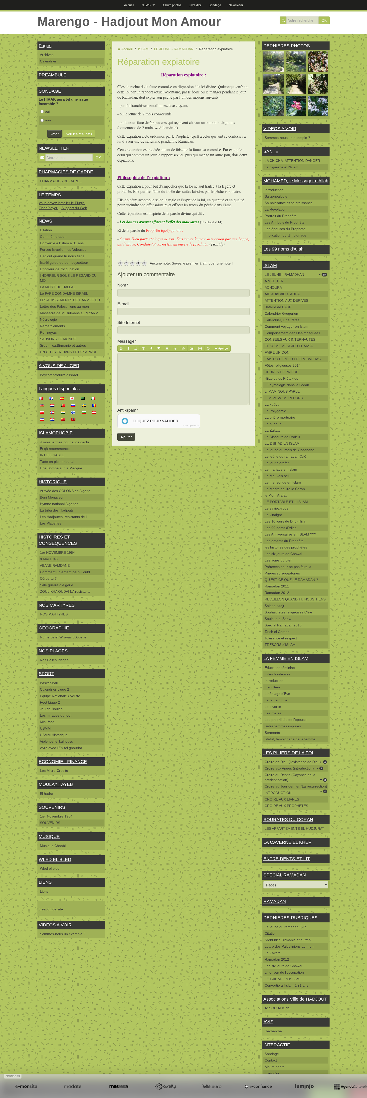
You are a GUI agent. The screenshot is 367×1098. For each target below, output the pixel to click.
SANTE (270, 151)
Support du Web (74, 208)
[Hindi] (64, 411)
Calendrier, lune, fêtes (282, 320)
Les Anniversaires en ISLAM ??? (290, 534)
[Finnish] (74, 411)
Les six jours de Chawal (283, 554)
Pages (45, 45)
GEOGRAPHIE (54, 627)
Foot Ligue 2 (50, 702)
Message (125, 341)
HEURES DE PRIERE (281, 372)
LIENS (45, 882)
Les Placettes (50, 523)
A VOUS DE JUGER (59, 365)
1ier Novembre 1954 (56, 816)
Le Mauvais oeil (277, 476)
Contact (271, 1060)
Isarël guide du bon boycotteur (64, 263)
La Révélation (275, 209)
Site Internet (128, 322)
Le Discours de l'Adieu (282, 437)
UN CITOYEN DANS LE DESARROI (68, 352)
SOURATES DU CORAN (288, 819)
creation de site (51, 909)
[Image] (191, 348)
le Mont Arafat (276, 495)
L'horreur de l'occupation (59, 269)
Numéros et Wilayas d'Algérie (63, 637)
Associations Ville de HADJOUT (295, 999)
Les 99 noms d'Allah (281, 528)
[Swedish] (85, 404)
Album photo (275, 1067)
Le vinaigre (273, 515)
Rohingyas (48, 332)
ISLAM (143, 49)
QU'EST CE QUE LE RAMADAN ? (291, 580)
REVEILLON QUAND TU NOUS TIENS (295, 599)
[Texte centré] (167, 348)
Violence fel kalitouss (56, 741)
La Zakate (273, 430)
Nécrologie (48, 319)
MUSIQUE (49, 836)
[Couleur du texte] (151, 348)
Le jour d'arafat (277, 463)
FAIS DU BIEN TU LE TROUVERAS (293, 359)
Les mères (273, 713)
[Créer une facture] (211, 1086)
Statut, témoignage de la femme (290, 739)
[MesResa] (119, 1086)
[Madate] (72, 1086)
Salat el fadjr (274, 606)
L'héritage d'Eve (277, 694)
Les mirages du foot (55, 715)
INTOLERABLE (52, 455)
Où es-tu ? (48, 578)
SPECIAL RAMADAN (284, 874)
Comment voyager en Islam (286, 326)
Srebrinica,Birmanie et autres (63, 345)
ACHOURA (273, 287)
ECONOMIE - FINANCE (63, 761)
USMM (45, 728)
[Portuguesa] (64, 404)
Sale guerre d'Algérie (56, 585)
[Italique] (128, 348)
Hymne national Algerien (59, 504)
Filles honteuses (277, 674)
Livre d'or (195, 5)
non (48, 120)
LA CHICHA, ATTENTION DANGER (292, 161)
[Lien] (175, 348)
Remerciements (52, 326)
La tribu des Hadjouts (57, 510)
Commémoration (53, 237)
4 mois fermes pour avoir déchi (64, 442)
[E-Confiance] (258, 1086)
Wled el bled (49, 868)
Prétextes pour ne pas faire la (288, 567)
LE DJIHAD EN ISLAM (282, 443)
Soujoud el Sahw (278, 619)
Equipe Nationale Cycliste (60, 696)
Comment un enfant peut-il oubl (65, 572)
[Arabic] (84, 397)
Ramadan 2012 (277, 593)
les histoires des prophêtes (286, 547)
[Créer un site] (26, 1086)
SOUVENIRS (52, 807)
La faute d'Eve (276, 700)
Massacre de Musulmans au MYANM (69, 313)
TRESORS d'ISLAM (280, 645)
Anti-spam (126, 410)
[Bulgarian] (85, 411)
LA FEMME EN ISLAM (285, 658)
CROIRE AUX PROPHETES (286, 806)
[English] (52, 397)
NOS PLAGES (53, 650)
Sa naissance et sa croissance (289, 203)
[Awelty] (165, 1086)
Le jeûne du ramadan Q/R (285, 456)
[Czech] (43, 418)
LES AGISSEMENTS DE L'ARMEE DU (70, 300)
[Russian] (74, 404)
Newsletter (236, 5)
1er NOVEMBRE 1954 (57, 552)
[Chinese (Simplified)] (64, 418)
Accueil (129, 5)
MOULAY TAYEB (56, 784)
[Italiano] (94, 397)
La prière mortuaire (280, 417)
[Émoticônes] (208, 348)
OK (324, 20)
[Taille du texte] (144, 348)
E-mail (123, 303)
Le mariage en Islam (281, 469)
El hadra (46, 794)
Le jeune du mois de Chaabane (289, 450)
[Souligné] (136, 348)
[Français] (42, 397)
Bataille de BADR (278, 307)
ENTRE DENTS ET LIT (286, 858)
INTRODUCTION (278, 793)
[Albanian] (74, 418)
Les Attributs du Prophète (285, 222)
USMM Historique (54, 735)
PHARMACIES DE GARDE (66, 171)
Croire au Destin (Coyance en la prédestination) (295, 777)
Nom (121, 285)
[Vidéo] (200, 348)
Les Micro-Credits (54, 771)
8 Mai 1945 (49, 559)
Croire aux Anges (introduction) (293, 768)
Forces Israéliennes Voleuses (63, 250)
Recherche (273, 1031)
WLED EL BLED (55, 859)
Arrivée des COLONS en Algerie (65, 491)
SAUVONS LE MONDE (58, 339)
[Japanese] (73, 397)
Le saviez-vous (276, 508)
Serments (272, 733)
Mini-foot (47, 722)
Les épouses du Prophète (285, 229)
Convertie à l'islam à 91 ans (62, 243)
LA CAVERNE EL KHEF (287, 842)
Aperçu (223, 348)
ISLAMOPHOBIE (56, 432)
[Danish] (95, 411)
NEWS (146, 5)
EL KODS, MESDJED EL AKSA (289, 346)
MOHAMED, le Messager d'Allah (295, 180)
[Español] (63, 397)
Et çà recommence (55, 449)
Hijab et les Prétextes (281, 378)
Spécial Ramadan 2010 (283, 625)
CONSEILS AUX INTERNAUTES (290, 339)
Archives (46, 55)
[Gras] (121, 348)
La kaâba (272, 404)
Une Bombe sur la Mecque (61, 468)
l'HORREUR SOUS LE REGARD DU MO (68, 278)
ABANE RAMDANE (55, 565)
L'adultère (272, 687)
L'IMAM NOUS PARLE (282, 391)
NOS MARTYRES (57, 605)
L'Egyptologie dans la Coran (287, 385)
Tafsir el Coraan (277, 632)
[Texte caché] (183, 348)
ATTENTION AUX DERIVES (286, 300)
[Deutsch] (43, 404)
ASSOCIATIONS (277, 1008)
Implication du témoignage (285, 235)
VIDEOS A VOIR (55, 924)
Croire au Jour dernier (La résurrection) (296, 787)
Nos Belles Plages (54, 660)
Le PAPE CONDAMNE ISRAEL (64, 293)
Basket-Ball (49, 683)
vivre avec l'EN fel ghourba (61, 748)
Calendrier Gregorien (281, 313)
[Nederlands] (53, 404)
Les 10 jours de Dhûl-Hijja (285, 521)
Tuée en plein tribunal (57, 462)
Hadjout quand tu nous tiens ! (63, 256)
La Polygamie (275, 411)
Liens (44, 891)
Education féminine (280, 668)
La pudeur (273, 424)
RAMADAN (274, 901)
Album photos (172, 5)
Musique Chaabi (53, 846)
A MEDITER (274, 281)
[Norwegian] (53, 411)
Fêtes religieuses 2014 (283, 365)
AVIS (268, 1021)
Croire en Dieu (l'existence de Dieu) (295, 762)
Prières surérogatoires (282, 573)
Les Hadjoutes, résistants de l (63, 517)
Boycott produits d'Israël (59, 375)
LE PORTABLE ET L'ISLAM (286, 502)
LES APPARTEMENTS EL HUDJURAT (294, 828)
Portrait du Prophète (281, 216)
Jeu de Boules (51, 709)
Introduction (274, 190)
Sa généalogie (276, 196)
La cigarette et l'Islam (281, 167)
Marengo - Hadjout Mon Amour (129, 21)
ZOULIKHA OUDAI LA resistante (65, 591)
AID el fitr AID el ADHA (282, 294)
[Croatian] (53, 418)
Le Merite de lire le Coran (285, 489)
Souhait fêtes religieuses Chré (288, 612)
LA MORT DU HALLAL (57, 287)
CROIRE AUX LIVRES (282, 799)
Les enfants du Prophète (284, 541)
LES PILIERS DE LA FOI (288, 752)
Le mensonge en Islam (283, 482)
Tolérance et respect (281, 638)
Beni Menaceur (52, 497)
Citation (46, 230)
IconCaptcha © (190, 425)
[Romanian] (95, 404)
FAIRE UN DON (277, 352)
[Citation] (159, 348)
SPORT (46, 673)
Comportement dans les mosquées (292, 333)
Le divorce (273, 707)
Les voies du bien (278, 560)
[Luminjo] (304, 1086)
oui (47, 111)
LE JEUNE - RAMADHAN (173, 49)
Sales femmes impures (283, 726)
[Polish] (43, 411)
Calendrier (48, 61)
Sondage (215, 5)
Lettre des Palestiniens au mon (64, 306)
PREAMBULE (52, 74)
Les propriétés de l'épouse (286, 720)
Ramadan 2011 (277, 586)
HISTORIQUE (53, 481)
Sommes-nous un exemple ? (62, 934)
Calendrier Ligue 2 (54, 689)
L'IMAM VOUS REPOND (284, 398)
